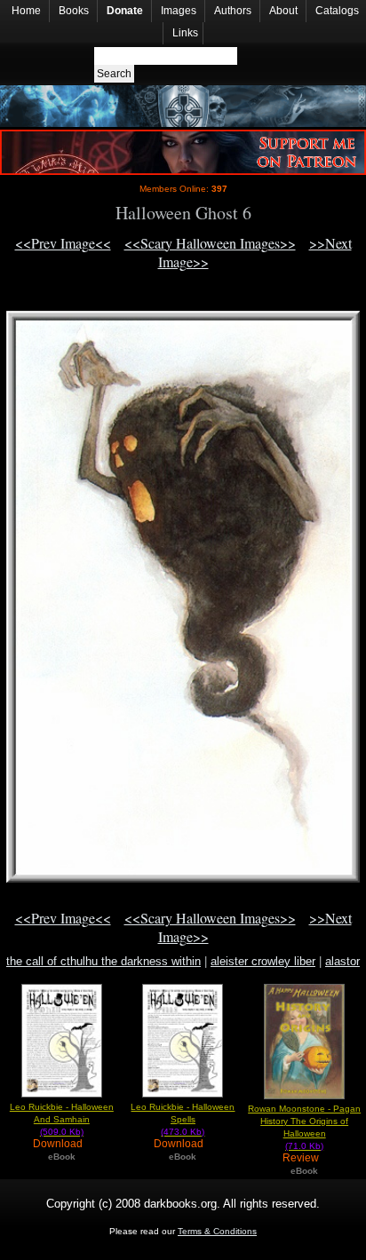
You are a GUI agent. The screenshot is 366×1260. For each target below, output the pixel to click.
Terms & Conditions (217, 1231)
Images (178, 10)
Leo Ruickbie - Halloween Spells (183, 1119)
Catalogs (337, 10)
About (283, 10)
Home (26, 10)
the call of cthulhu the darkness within (103, 961)
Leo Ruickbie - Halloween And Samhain (62, 1119)
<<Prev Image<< (63, 243)
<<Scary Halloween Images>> (210, 243)
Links (185, 33)
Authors (232, 10)
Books (74, 10)
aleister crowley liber (263, 961)
